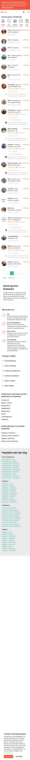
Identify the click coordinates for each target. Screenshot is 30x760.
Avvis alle (19, 756)
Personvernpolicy (8, 753)
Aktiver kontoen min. (7, 7)
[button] (15, 360)
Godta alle (8, 756)
